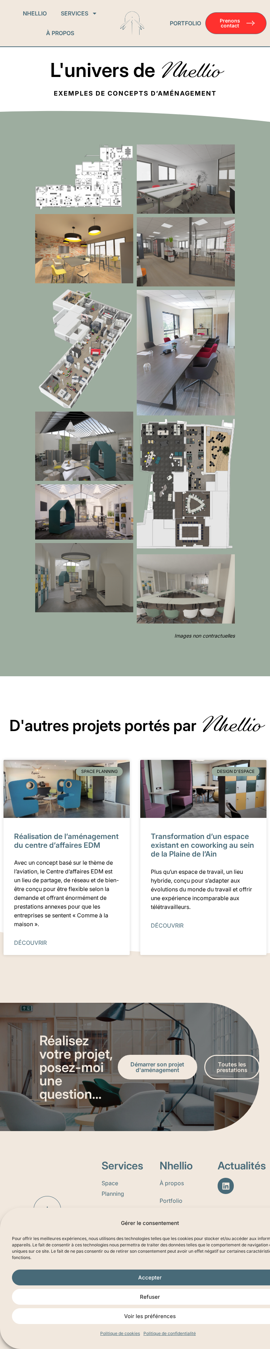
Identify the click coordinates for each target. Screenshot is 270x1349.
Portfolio (185, 23)
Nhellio (35, 13)
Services (74, 13)
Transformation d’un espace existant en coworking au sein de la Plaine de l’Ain (202, 845)
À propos (60, 33)
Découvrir (30, 942)
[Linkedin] (226, 1186)
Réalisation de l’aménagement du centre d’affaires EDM (66, 841)
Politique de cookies (120, 1333)
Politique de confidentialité (169, 1333)
